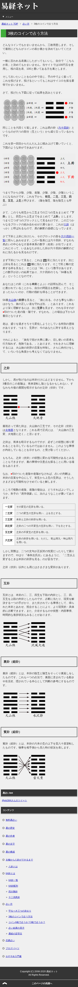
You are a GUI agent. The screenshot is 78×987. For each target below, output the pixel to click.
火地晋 (9, 429)
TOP (10, 24)
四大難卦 (13, 891)
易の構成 (10, 851)
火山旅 (12, 299)
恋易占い (10, 940)
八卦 (66, 224)
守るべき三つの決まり (20, 911)
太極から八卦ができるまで (19, 859)
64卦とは (10, 873)
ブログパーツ (12, 948)
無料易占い (11, 820)
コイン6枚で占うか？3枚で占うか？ (27, 922)
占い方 (9, 904)
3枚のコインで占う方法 (21, 916)
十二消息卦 (14, 897)
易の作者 (10, 836)
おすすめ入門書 (14, 956)
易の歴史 (10, 828)
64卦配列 (13, 886)
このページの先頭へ (42, 983)
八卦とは (13, 866)
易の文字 (10, 844)
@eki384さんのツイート (14, 800)
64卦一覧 (13, 880)
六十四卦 (63, 127)
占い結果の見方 (16, 928)
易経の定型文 (15, 933)
